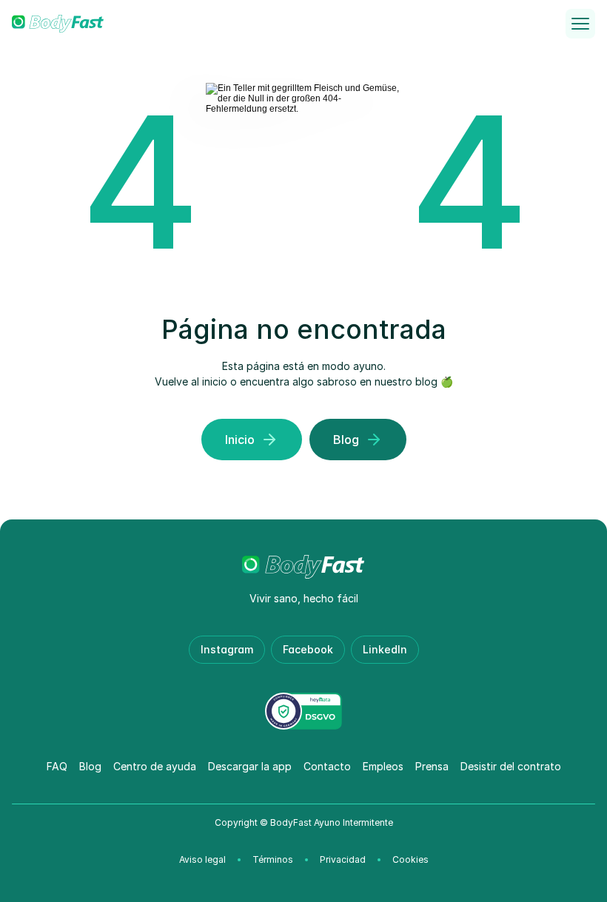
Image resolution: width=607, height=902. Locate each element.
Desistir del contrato (510, 766)
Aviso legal (202, 859)
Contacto (327, 766)
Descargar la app (250, 766)
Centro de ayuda (154, 766)
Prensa (432, 766)
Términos (272, 859)
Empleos (383, 766)
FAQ (57, 766)
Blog (90, 766)
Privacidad (343, 859)
